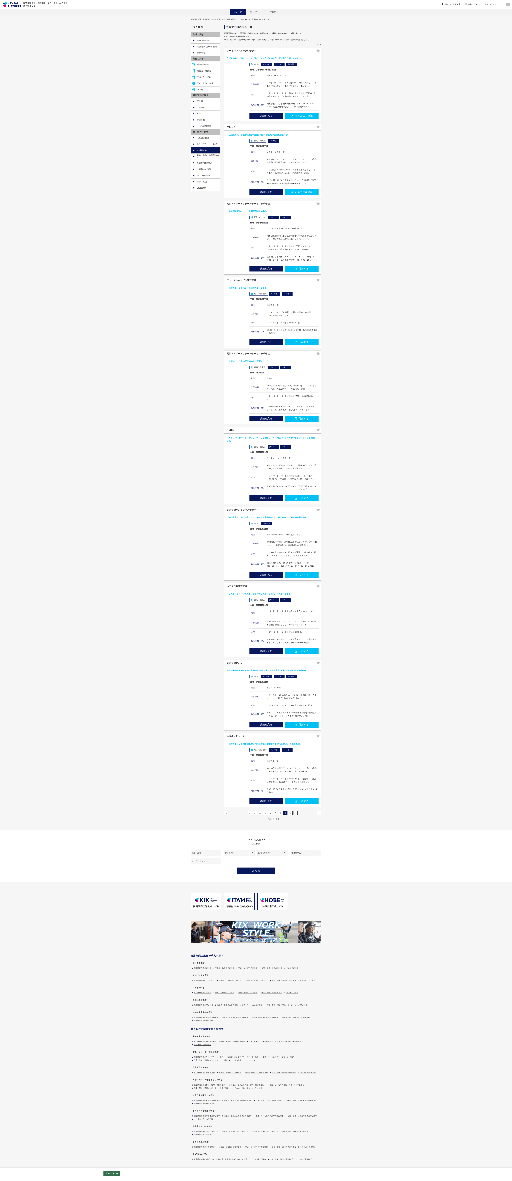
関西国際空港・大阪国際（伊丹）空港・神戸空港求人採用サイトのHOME (219, 19)
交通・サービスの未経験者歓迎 (261, 1042)
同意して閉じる (112, 1173)
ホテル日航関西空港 (237, 586)
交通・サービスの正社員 (247, 968)
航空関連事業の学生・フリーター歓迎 (208, 1057)
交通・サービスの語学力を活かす (265, 1131)
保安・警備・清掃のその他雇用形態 (296, 1017)
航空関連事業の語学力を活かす (206, 1131)
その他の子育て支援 (308, 1147)
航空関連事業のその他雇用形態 (206, 1017)
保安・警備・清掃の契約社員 (278, 1005)
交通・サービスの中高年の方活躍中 (269, 1116)
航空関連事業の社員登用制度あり (207, 1100)
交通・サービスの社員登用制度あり (269, 1100)
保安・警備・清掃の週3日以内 (281, 1159)
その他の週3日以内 (304, 1159)
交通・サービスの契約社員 (252, 1005)
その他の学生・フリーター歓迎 (243, 1060)
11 (295, 813)
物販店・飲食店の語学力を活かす (235, 1131)
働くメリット (256, 12)
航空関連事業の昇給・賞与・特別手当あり (210, 1085)
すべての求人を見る (453, 4)
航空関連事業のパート (202, 993)
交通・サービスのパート (247, 993)
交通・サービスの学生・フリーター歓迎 (278, 1057)
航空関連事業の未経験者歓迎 (205, 1042)
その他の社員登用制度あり (204, 1103)
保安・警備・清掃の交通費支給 (284, 1073)
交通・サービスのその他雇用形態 (265, 1017)
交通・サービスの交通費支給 (256, 1073)
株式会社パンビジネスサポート (243, 510)
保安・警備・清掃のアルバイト (284, 980)
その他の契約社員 (300, 1005)
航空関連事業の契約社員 (203, 1005)
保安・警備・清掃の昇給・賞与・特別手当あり (212, 1088)
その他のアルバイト (308, 980)
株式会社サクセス (236, 736)
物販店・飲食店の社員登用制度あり (238, 1100)
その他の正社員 (292, 968)
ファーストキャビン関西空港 (241, 280)
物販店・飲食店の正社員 (224, 968)
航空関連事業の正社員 (202, 968)
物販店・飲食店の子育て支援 (230, 1147)
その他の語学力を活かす (203, 1135)
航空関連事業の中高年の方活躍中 (207, 1116)
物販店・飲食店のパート (224, 993)
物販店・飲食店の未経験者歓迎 (233, 1042)
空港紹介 (274, 12)
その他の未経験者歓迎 (202, 1045)
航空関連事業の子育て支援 (204, 1147)
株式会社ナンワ (235, 663)
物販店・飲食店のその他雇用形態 (235, 1017)
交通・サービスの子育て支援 (256, 1147)
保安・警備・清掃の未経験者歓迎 (290, 1042)
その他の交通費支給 (308, 1073)
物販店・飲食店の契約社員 (227, 1005)
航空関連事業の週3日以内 (204, 1159)
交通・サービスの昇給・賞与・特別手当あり (287, 1085)
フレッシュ (232, 127)
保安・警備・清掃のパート (271, 993)
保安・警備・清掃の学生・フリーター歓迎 (210, 1060)
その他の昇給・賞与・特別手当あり (248, 1088)
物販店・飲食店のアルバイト (230, 980)
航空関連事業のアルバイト (204, 980)
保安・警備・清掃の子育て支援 (284, 1147)
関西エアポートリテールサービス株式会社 (248, 203)
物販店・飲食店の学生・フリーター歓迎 (243, 1057)
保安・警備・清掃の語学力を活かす (296, 1131)
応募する (304, 268)
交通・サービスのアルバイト (256, 980)
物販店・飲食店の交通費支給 (230, 1073)
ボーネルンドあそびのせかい (241, 50)
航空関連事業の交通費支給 (204, 1073)
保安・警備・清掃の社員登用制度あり (302, 1100)
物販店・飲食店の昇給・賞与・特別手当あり (248, 1085)
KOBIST (231, 430)
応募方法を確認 (304, 115)
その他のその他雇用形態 (203, 1020)
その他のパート (292, 993)
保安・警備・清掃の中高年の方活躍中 (302, 1116)
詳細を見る (266, 115)
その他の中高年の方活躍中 (204, 1119)
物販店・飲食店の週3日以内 (229, 1159)
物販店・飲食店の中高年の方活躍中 (238, 1116)
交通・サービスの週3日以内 (255, 1159)
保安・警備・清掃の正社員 (271, 968)
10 (290, 813)
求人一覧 (238, 12)
